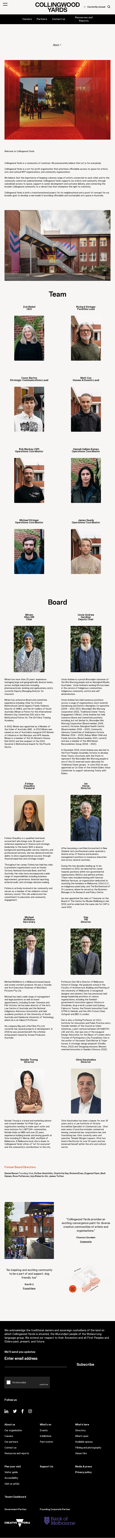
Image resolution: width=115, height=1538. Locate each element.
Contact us (58, 19)
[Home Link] (57, 7)
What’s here (82, 1424)
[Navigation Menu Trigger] (5, 4)
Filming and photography (88, 1448)
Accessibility (11, 1478)
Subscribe (85, 1364)
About (56, 45)
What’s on (45, 1424)
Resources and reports (16, 1453)
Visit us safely (11, 1484)
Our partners (11, 1442)
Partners (42, 19)
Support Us (46, 1466)
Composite (86, 1242)
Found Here (29, 1289)
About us (9, 1424)
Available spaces (84, 1442)
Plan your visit (12, 1466)
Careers (27, 19)
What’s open (81, 1436)
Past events (46, 1442)
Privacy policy (83, 1472)
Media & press (83, 1466)
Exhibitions (45, 1436)
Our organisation (13, 1430)
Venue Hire (81, 1453)
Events (44, 1430)
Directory (80, 1430)
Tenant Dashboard (15, 1497)
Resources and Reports (84, 19)
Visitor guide (11, 1472)
